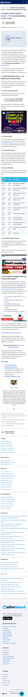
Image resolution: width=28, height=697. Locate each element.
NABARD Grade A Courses (7, 462)
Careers (5, 678)
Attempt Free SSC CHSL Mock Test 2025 (11, 587)
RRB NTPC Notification (6, 446)
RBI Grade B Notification (7, 443)
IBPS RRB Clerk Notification (8, 452)
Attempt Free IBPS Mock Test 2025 (9, 584)
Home (2, 7)
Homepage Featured (6, 416)
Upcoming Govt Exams (8, 658)
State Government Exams (9, 643)
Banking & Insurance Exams (10, 626)
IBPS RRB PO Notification (7, 450)
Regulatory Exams (7, 634)
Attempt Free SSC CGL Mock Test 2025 (10, 582)
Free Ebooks (6, 662)
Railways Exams (7, 630)
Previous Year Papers (8, 656)
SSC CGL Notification (6, 441)
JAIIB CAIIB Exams (7, 636)
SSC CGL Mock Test (6, 471)
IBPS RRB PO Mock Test (7, 478)
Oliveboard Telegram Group (12, 376)
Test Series (5, 652)
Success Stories (7, 660)
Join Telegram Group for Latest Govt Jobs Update (13, 593)
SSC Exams (5, 628)
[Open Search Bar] (23, 2)
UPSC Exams (6, 641)
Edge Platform (5, 65)
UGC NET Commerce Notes (8, 501)
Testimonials (6, 680)
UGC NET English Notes (7, 506)
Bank (2, 289)
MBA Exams (6, 637)
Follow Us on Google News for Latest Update (12, 591)
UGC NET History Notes (7, 503)
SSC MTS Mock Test (6, 487)
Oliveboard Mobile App (11, 367)
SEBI (4, 418)
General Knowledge (19, 414)
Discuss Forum (6, 664)
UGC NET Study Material (7, 497)
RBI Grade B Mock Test (6, 482)
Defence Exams (6, 639)
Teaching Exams (7, 632)
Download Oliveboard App (7, 589)
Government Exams (10, 289)
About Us (5, 674)
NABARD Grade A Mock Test (8, 476)
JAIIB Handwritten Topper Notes (9, 564)
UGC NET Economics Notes (7, 499)
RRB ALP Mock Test (6, 489)
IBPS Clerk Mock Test (6, 480)
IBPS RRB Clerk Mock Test (7, 474)
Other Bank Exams (17, 416)
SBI (23, 416)
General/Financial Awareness (9, 143)
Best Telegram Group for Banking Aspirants (12, 569)
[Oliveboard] (6, 2)
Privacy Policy (6, 683)
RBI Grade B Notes (5, 508)
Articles (7, 7)
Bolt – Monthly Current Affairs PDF (9, 566)
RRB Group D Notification (7, 448)
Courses (9, 311)
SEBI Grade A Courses (6, 464)
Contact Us (5, 676)
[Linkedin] (14, 409)
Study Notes (6, 654)
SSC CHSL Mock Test (6, 485)
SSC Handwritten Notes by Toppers (10, 562)
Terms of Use (6, 685)
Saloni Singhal (19, 27)
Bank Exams (10, 414)
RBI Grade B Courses (6, 460)
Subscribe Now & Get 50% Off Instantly (11, 333)
